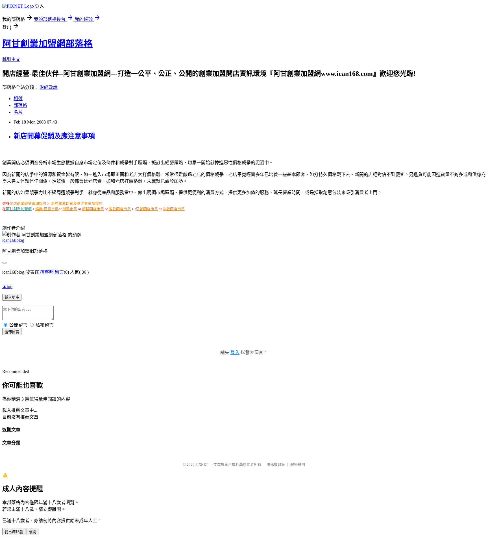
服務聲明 (297, 464)
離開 (32, 532)
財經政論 (49, 87)
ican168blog (13, 240)
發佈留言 (12, 332)
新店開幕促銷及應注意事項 (54, 136)
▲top (7, 286)
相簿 (18, 98)
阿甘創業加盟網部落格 (47, 44)
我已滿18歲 (14, 532)
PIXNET (201, 464)
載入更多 (12, 297)
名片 (18, 112)
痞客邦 (47, 272)
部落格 (20, 105)
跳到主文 (11, 59)
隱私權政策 (276, 464)
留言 (59, 272)
